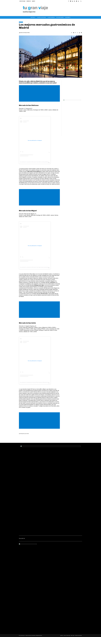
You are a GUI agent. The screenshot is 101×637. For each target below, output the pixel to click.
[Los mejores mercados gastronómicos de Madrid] (50, 56)
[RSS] (74, 1)
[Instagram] (70, 1)
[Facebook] (69, 1)
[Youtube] (78, 1)
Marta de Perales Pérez (25, 32)
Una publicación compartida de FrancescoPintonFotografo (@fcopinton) (33, 382)
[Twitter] (76, 1)
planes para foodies (26, 433)
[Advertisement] (39, 93)
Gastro (21, 22)
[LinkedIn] (72, 1)
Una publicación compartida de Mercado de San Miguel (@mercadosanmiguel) (35, 267)
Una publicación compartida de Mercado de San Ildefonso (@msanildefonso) (34, 161)
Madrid (21, 433)
